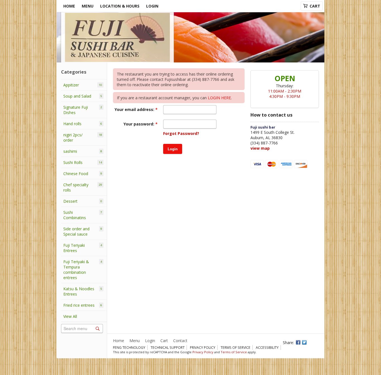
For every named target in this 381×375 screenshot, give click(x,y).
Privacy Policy (202, 347)
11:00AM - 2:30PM (284, 91)
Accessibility (267, 347)
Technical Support (168, 347)
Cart (164, 340)
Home (69, 6)
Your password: (139, 124)
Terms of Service (235, 347)
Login (152, 6)
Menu (87, 6)
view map (260, 148)
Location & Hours (119, 6)
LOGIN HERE (219, 97)
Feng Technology (129, 347)
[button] (172, 149)
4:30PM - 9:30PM (284, 96)
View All (70, 316)
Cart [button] (315, 6)
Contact (180, 340)
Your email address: (135, 109)
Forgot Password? (181, 133)
